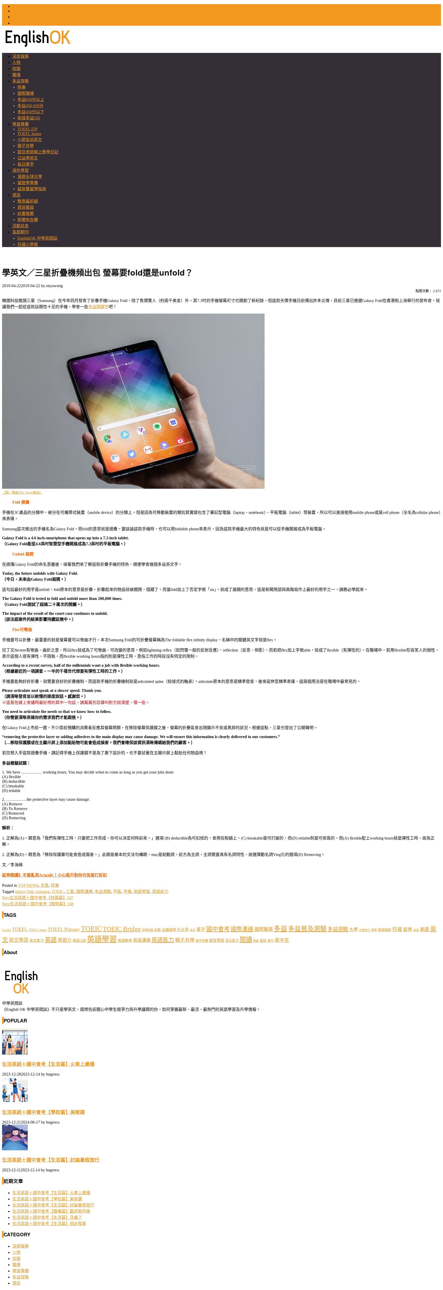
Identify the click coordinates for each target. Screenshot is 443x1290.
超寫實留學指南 (31, 189)
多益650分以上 (30, 99)
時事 (21, 87)
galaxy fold (24, 891)
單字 (200, 929)
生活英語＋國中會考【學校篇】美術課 (43, 1112)
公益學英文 (27, 158)
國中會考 (218, 929)
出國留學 (169, 930)
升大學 (183, 930)
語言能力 (232, 941)
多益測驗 (103, 891)
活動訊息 (20, 226)
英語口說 (79, 941)
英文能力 (36, 941)
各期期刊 (20, 232)
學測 (374, 929)
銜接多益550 (28, 118)
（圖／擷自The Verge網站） (22, 492)
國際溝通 (84, 891)
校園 (16, 69)
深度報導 (20, 56)
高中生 (282, 940)
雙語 (256, 940)
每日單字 (25, 164)
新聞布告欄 (27, 220)
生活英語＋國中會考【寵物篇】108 (38, 904)
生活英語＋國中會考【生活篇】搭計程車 (49, 1223)
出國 (157, 930)
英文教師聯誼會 (26, 17)
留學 (407, 929)
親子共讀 (202, 941)
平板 (117, 891)
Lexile (6, 930)
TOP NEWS (28, 885)
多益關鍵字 (98, 307)
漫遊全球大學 (29, 176)
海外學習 (20, 170)
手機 (127, 891)
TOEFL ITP (27, 129)
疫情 (416, 930)
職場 (16, 75)
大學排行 (364, 930)
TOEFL (18, 11)
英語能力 (160, 891)
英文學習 (18, 940)
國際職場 (25, 93)
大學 (353, 929)
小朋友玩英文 (29, 139)
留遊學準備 (27, 183)
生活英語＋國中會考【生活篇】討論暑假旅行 (50, 1160)
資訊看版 (25, 207)
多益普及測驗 (307, 928)
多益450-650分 (30, 105)
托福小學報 (27, 244)
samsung (42, 891)
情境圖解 (384, 930)
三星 (70, 891)
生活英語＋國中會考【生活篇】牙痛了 (47, 1217)
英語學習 (142, 891)
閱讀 (246, 939)
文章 (45, 885)
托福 (397, 929)
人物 (16, 62)
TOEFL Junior (29, 133)
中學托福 (147, 929)
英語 (51, 939)
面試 (263, 941)
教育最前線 (27, 201)
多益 (280, 929)
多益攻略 (20, 81)
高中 (270, 941)
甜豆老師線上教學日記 (37, 152)
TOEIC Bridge (122, 928)
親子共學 (25, 146)
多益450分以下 (30, 112)
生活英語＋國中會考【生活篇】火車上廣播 (48, 1064)
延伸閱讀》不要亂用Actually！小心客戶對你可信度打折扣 (54, 875)
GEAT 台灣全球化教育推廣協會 (40, 23)
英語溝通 (141, 940)
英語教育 (125, 940)
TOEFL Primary (64, 929)
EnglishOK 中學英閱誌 (37, 238)
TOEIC (18, 6)
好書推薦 (25, 213)
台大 (192, 929)
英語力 (65, 940)
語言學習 (216, 940)
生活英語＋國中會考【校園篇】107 (37, 898)
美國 (424, 929)
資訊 (16, 195)
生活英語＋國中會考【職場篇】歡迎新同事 (51, 1211)
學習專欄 (20, 124)
